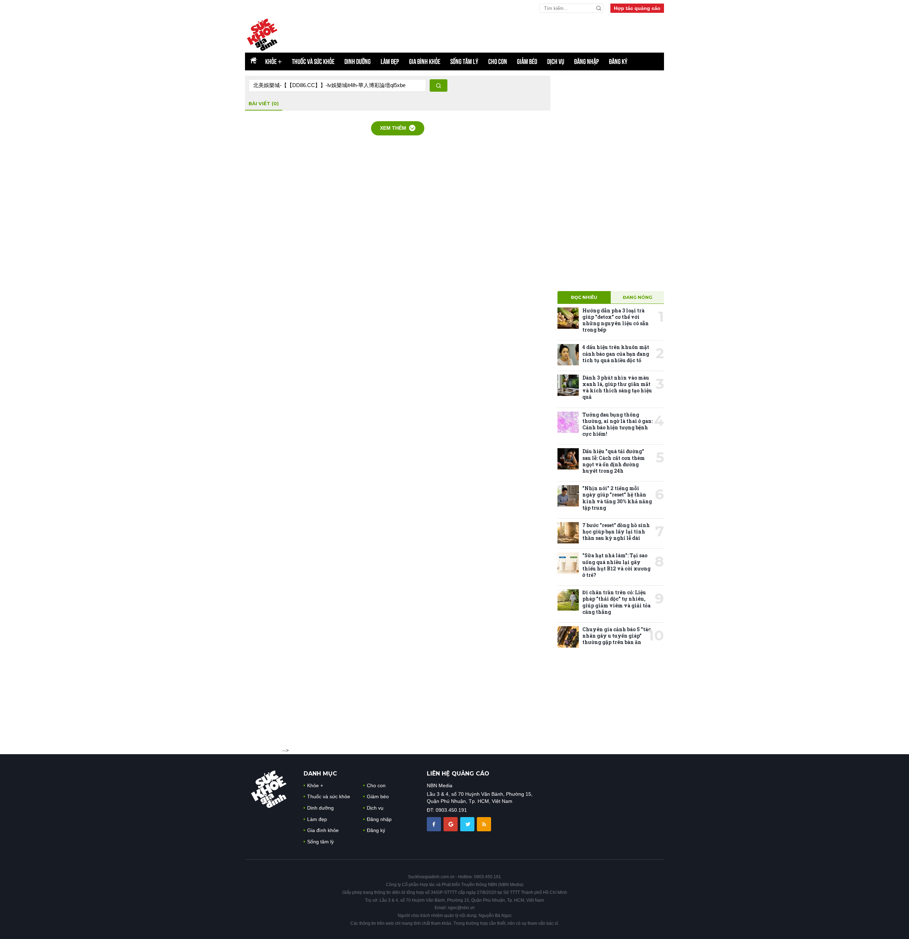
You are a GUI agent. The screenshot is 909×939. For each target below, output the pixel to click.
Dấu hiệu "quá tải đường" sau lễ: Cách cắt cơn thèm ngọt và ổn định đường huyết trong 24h (613, 461)
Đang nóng (637, 297)
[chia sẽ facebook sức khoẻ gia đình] (434, 824)
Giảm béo (527, 61)
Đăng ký (618, 61)
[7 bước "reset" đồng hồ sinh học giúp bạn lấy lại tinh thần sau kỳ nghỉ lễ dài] (568, 532)
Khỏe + (315, 785)
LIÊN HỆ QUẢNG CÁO (458, 773)
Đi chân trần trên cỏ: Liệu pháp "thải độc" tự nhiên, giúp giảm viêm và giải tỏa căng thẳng (616, 602)
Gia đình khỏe (424, 61)
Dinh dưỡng (357, 61)
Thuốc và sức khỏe (313, 61)
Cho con (497, 61)
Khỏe (273, 61)
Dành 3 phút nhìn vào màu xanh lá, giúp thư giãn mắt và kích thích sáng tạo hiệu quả (617, 387)
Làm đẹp (390, 61)
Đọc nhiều (584, 297)
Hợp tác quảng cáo (637, 8)
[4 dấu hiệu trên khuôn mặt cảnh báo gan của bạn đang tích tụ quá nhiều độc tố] (568, 354)
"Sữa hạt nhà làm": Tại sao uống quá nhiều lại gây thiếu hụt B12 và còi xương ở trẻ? (616, 565)
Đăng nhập (586, 61)
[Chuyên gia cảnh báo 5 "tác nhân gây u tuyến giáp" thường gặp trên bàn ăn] (568, 637)
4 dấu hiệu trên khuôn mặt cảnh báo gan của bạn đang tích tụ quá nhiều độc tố (615, 353)
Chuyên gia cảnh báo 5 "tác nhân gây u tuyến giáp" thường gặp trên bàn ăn (616, 635)
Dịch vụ (555, 61)
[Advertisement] (610, 182)
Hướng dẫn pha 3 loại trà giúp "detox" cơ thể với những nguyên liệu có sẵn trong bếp (615, 320)
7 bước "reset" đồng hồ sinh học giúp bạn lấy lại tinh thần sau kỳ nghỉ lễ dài (616, 531)
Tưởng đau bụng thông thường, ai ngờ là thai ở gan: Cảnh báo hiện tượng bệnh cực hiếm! (617, 424)
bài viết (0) (264, 103)
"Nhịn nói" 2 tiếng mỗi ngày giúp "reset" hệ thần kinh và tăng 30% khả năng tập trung (617, 498)
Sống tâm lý (464, 61)
